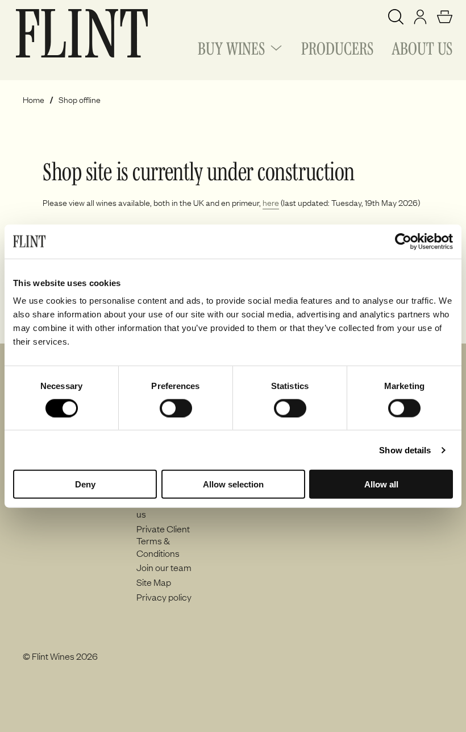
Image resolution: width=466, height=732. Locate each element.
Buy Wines (231, 46)
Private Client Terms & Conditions (163, 540)
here (271, 202)
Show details (405, 449)
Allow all (381, 484)
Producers (337, 47)
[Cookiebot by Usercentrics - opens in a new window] (403, 241)
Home (33, 99)
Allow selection (233, 484)
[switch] (176, 408)
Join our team (164, 567)
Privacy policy (164, 596)
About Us (422, 47)
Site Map (153, 582)
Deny (85, 484)
